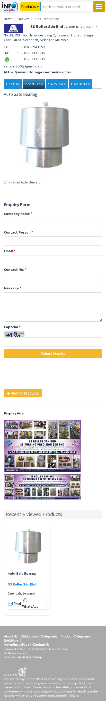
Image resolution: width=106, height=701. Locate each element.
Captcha (12, 327)
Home (8, 19)
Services (57, 84)
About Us (10, 636)
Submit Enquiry (53, 353)
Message (12, 288)
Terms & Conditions (16, 657)
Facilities (80, 84)
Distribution (29, 636)
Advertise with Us (16, 644)
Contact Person (18, 232)
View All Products (24, 393)
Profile (13, 84)
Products (34, 84)
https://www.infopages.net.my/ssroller (37, 72)
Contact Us (40, 644)
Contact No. (15, 269)
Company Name (18, 213)
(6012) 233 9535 (33, 59)
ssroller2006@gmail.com (23, 66)
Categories (48, 636)
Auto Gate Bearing (22, 573)
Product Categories (75, 636)
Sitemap (37, 657)
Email (9, 251)
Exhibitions (11, 640)
